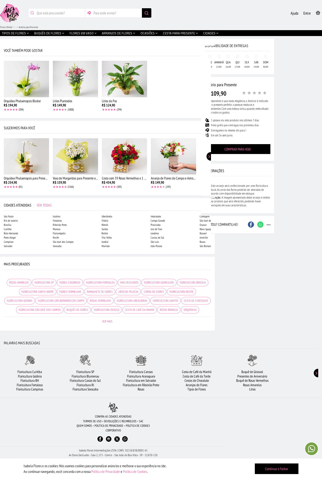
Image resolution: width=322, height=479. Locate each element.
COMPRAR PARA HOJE (237, 149)
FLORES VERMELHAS (70, 292)
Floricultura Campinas (29, 389)
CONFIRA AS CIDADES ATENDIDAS (113, 416)
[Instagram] (108, 441)
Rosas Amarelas (252, 385)
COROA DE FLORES (154, 292)
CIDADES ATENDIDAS (28, 205)
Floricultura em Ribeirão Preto (141, 385)
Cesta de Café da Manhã (196, 371)
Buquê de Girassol (252, 371)
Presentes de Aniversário (252, 376)
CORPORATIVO (113, 430)
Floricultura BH (30, 380)
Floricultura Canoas (141, 371)
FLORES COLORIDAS (69, 282)
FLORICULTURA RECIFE (181, 292)
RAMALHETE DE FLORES (100, 292)
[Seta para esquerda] (4, 101)
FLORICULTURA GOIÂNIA (19, 301)
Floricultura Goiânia (30, 376)
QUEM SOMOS (84, 426)
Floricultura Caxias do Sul (85, 380)
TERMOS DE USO (92, 421)
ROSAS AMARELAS (19, 282)
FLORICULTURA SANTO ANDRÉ (37, 292)
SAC (141, 421)
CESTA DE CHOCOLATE (196, 301)
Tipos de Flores (196, 389)
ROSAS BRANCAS (169, 310)
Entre (307, 13)
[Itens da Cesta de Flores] (318, 14)
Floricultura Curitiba (29, 371)
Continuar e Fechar (276, 469)
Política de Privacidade (105, 471)
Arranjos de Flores (196, 385)
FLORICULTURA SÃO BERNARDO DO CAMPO (61, 301)
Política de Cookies (135, 471)
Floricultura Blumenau (85, 376)
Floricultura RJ (85, 385)
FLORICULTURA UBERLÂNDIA (132, 301)
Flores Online (6, 27)
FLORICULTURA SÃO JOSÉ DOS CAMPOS (40, 310)
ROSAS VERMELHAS (100, 301)
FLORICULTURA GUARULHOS (159, 282)
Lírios (252, 389)
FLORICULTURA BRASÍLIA (193, 282)
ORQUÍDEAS (190, 310)
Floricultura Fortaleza (30, 385)
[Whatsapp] (124, 441)
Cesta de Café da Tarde (197, 376)
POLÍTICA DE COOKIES (138, 426)
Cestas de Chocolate (197, 380)
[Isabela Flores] (113, 408)
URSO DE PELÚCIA (128, 292)
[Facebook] (100, 441)
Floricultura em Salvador (141, 380)
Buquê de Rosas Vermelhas (252, 380)
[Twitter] (117, 439)
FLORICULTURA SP (44, 282)
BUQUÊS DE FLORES (77, 310)
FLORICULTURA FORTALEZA (100, 282)
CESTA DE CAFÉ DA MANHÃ (139, 310)
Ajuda (294, 13)
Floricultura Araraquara (141, 376)
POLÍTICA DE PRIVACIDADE (109, 426)
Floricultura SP (85, 371)
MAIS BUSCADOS (129, 282)
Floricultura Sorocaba (85, 389)
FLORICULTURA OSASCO (106, 310)
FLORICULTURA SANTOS (165, 301)
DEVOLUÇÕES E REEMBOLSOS (120, 421)
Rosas (141, 389)
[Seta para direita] (210, 101)
